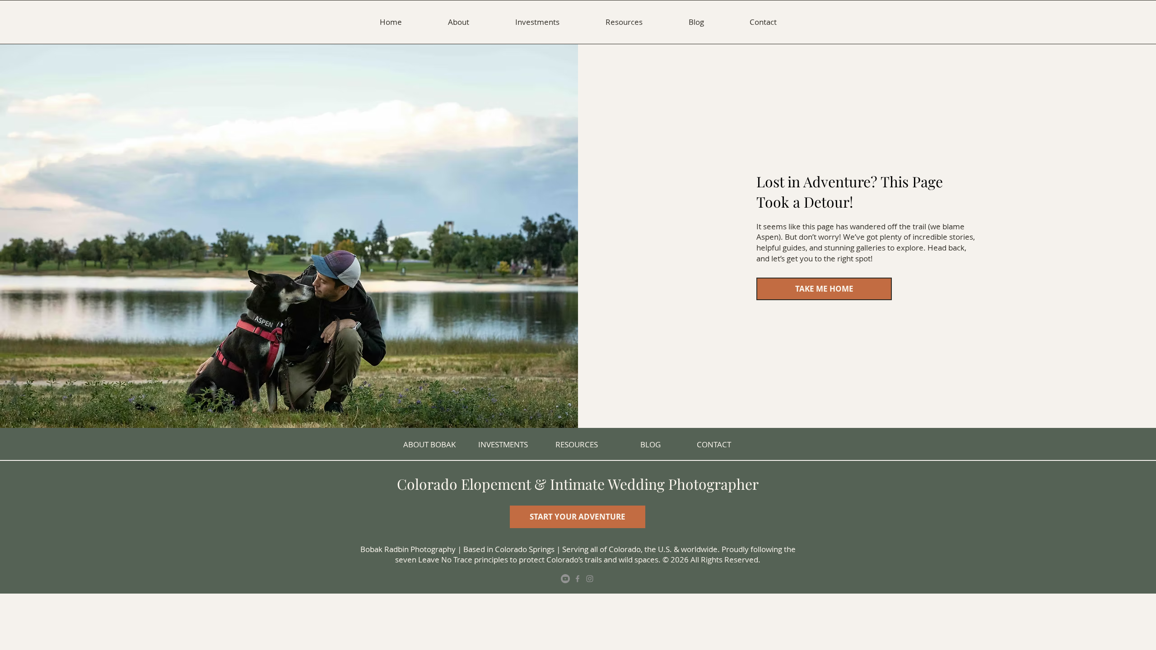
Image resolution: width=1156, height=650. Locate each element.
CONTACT (714, 444)
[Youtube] (565, 578)
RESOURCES (576, 444)
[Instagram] (589, 578)
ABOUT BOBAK (429, 444)
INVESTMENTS (503, 444)
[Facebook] (577, 578)
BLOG (650, 444)
